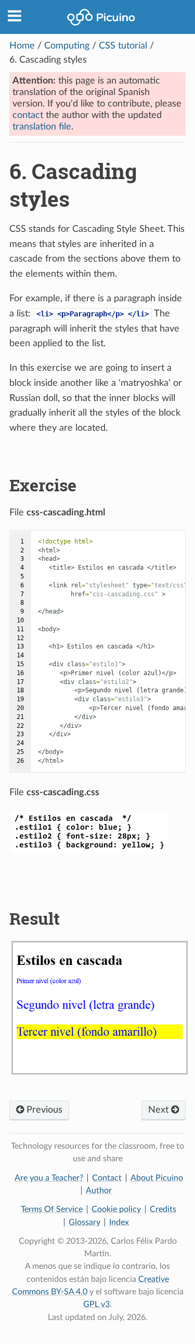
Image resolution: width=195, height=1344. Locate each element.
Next (159, 1110)
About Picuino (157, 1178)
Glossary (84, 1222)
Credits (163, 1209)
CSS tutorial (123, 46)
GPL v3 (96, 1304)
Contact (107, 1178)
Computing (66, 46)
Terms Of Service (52, 1209)
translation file (41, 127)
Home (22, 46)
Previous (43, 1110)
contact (27, 115)
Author (99, 1190)
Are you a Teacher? (49, 1178)
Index (119, 1222)
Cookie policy (116, 1209)
